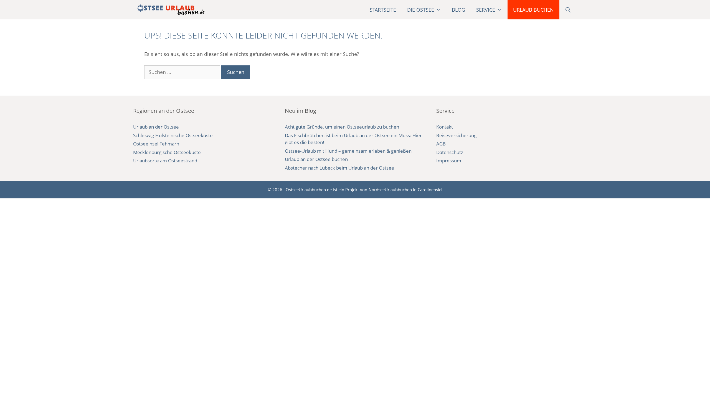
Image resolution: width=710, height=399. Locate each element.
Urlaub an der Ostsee (156, 127)
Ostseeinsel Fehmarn (156, 143)
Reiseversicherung (456, 135)
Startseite (383, 9)
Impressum (448, 160)
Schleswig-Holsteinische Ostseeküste (173, 135)
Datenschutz (449, 152)
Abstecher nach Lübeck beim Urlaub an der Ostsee (339, 168)
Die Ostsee (420, 9)
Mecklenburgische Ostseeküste (167, 152)
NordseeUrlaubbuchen (390, 189)
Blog (458, 9)
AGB (441, 143)
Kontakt (444, 127)
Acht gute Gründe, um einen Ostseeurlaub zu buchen (342, 127)
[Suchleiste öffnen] (568, 9)
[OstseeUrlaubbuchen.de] (170, 9)
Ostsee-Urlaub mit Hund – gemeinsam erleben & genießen (348, 151)
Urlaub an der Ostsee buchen (316, 159)
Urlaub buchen (533, 9)
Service (485, 9)
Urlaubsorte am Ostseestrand (165, 160)
